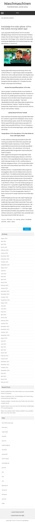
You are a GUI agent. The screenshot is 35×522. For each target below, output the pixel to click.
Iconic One (8, 520)
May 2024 (3, 311)
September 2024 (5, 300)
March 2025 (4, 282)
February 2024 (4, 320)
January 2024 (4, 323)
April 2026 (3, 244)
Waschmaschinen (17, 3)
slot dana (4, 449)
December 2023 (5, 326)
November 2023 (5, 329)
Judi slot (4, 499)
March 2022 (4, 379)
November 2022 (5, 364)
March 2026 (4, 247)
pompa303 (4, 454)
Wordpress (26, 520)
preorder (3, 221)
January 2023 (4, 358)
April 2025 (3, 279)
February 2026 (4, 250)
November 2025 (5, 259)
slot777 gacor (5, 458)
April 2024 (3, 314)
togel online (5, 431)
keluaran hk (5, 485)
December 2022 (5, 361)
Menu (17, 12)
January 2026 (4, 253)
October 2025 (4, 261)
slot (3, 472)
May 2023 (3, 347)
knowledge (28, 219)
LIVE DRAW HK (5, 463)
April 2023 (3, 350)
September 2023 (5, 335)
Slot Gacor (9, 219)
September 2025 (5, 264)
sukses (13, 221)
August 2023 (4, 338)
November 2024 (5, 294)
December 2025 (5, 256)
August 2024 (4, 303)
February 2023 (4, 355)
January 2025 (4, 288)
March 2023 (4, 352)
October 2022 (4, 367)
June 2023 (3, 344)
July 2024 (3, 305)
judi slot (4, 467)
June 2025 (3, 273)
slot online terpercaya (7, 422)
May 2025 (3, 276)
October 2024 (4, 297)
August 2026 (4, 238)
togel (3, 503)
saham (8, 221)
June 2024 (3, 308)
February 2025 (4, 285)
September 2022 (5, 370)
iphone (23, 219)
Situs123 (4, 440)
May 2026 (3, 241)
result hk (4, 436)
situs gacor (4, 427)
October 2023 (4, 332)
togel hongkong (6, 445)
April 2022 (3, 376)
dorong (18, 219)
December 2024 (5, 291)
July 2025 (3, 270)
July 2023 (3, 341)
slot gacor (4, 490)
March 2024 (4, 317)
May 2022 (3, 373)
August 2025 (4, 267)
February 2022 (4, 382)
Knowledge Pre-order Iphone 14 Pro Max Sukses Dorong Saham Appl (16, 28)
